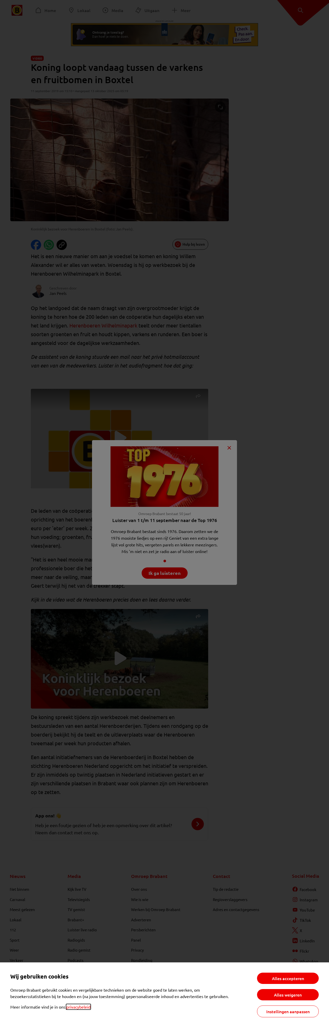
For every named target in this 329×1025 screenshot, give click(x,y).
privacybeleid (78, 1006)
